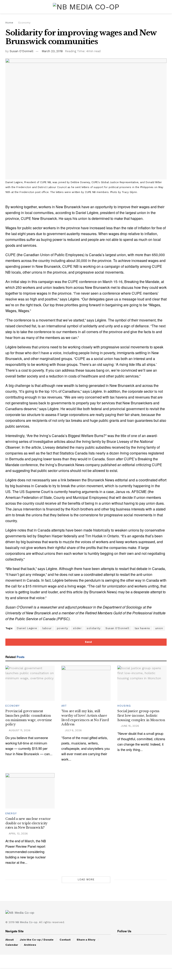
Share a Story (86, 939)
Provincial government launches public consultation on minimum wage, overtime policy (28, 717)
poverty (62, 628)
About (9, 939)
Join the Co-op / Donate (37, 939)
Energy (11, 813)
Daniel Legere (27, 628)
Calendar (11, 944)
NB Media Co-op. (27, 922)
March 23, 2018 (52, 51)
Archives (30, 944)
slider (77, 628)
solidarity (93, 628)
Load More (86, 879)
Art (64, 706)
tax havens (142, 628)
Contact (65, 939)
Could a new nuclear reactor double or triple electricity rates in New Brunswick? (28, 823)
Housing (124, 706)
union (159, 628)
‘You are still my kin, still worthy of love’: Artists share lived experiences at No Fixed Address (85, 717)
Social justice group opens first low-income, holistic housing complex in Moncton (141, 715)
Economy (24, 22)
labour (47, 628)
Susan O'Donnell (21, 51)
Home (9, 22)
